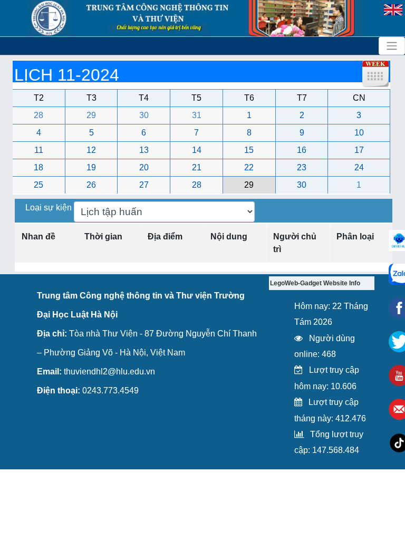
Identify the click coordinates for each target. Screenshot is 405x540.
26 (91, 184)
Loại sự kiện (49, 207)
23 (301, 167)
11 (38, 150)
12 (91, 150)
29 (91, 115)
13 (144, 150)
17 (359, 150)
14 (196, 150)
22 (249, 167)
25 (38, 184)
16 (301, 150)
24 (359, 167)
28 (38, 115)
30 (144, 115)
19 (91, 167)
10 (359, 132)
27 (144, 184)
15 (249, 150)
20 (144, 167)
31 (196, 115)
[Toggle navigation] (392, 46)
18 (38, 167)
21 (196, 167)
